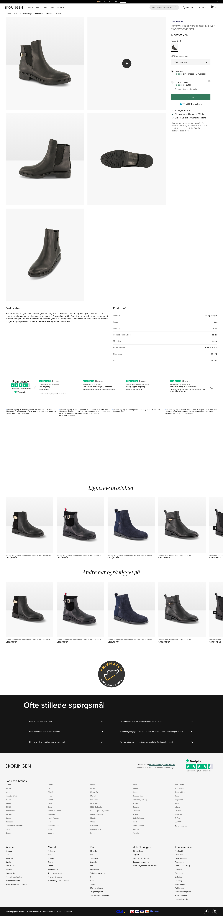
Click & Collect (181, 858)
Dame (16, 14)
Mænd (38, 7)
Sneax (52, 7)
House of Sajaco (54, 810)
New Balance (95, 803)
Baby (92, 877)
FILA (50, 796)
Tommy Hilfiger (181, 792)
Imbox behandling (182, 866)
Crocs (50, 785)
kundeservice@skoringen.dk (162, 764)
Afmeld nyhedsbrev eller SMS (145, 866)
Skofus (135, 814)
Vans (177, 803)
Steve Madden (138, 825)
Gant (50, 803)
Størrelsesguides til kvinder (17, 884)
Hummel (51, 814)
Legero (51, 833)
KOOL (50, 829)
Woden (178, 810)
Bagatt (8, 803)
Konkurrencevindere (141, 862)
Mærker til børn (96, 888)
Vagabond (179, 799)
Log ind (136, 854)
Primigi (93, 833)
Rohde (135, 792)
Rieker (135, 788)
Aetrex (8, 788)
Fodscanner (180, 862)
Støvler (8, 862)
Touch (177, 796)
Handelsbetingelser (183, 891)
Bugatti (8, 818)
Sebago (136, 803)
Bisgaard (9, 814)
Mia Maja (94, 799)
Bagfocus (60, 7)
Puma (135, 785)
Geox (50, 807)
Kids (92, 880)
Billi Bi (8, 807)
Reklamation (180, 888)
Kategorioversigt (181, 899)
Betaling (178, 877)
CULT (50, 788)
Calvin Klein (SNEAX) (14, 825)
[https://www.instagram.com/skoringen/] (214, 911)
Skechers (136, 810)
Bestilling (179, 873)
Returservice (180, 884)
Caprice (9, 829)
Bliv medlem (138, 851)
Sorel (135, 822)
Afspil (126, 63)
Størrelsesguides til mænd (58, 880)
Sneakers (9, 858)
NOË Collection (96, 807)
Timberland (179, 788)
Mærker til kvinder (13, 880)
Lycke (92, 788)
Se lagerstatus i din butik (186, 89)
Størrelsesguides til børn (100, 895)
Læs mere (123, 2)
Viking (177, 807)
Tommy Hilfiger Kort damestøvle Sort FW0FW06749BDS (42, 14)
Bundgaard (10, 822)
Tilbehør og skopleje (14, 877)
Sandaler (9, 869)
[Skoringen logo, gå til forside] (14, 7)
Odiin (92, 822)
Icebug (51, 822)
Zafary (177, 818)
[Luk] (217, 1)
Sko (7, 854)
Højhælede (10, 866)
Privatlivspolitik (181, 895)
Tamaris (136, 833)
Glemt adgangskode (141, 858)
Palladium (94, 825)
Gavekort (178, 869)
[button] (32, 440)
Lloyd (92, 785)
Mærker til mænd (55, 877)
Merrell (93, 796)
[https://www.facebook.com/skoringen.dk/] (206, 911)
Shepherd (137, 807)
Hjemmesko (10, 873)
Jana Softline (53, 825)
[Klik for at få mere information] (209, 81)
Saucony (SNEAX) (140, 799)
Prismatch (179, 854)
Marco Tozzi (95, 792)
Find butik (179, 851)
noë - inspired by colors (99, 810)
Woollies (178, 814)
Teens (92, 884)
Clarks (8, 833)
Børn (45, 7)
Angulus (9, 792)
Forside (8, 14)
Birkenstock (10, 810)
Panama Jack (95, 829)
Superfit (136, 829)
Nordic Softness (96, 814)
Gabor (50, 799)
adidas (8, 785)
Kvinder (31, 7)
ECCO (50, 792)
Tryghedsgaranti (96, 891)
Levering (178, 880)
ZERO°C (178, 822)
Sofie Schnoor (138, 818)
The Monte (179, 785)
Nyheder (9, 851)
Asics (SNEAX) (11, 796)
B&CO (8, 799)
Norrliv (93, 818)
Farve (173, 40)
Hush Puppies (53, 818)
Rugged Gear (138, 796)
